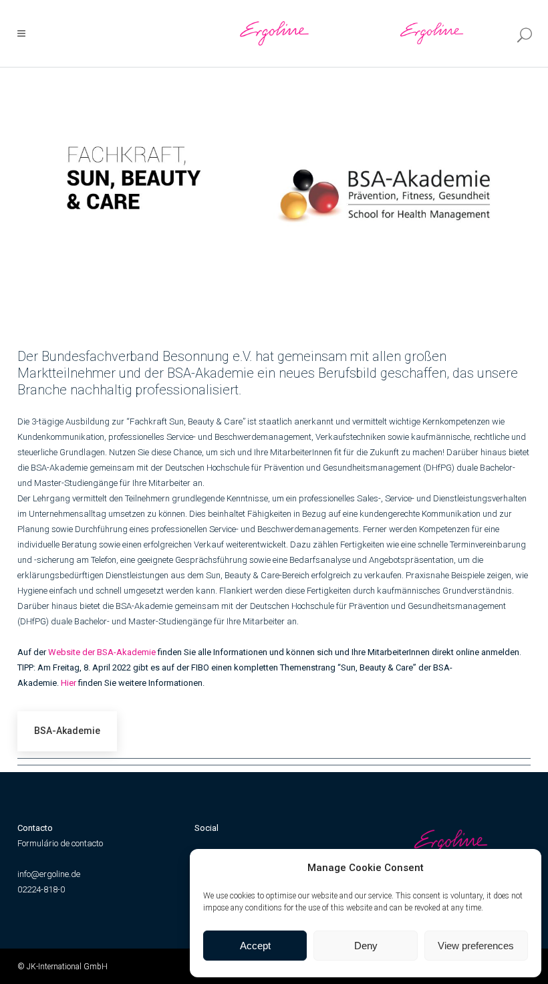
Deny (366, 945)
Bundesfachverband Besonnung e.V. (146, 356)
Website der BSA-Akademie (102, 652)
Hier (68, 683)
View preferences (476, 945)
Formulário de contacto (60, 843)
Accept (255, 945)
